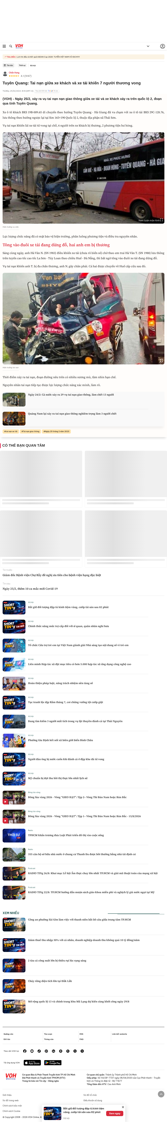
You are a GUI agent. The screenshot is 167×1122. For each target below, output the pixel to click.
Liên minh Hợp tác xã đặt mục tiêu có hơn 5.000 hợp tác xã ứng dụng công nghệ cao (79, 664)
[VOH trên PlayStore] (53, 1063)
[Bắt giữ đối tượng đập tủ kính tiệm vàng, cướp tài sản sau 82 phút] (14, 607)
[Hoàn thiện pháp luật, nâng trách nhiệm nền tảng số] (14, 683)
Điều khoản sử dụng (93, 1100)
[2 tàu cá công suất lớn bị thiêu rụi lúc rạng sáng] (14, 965)
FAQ (81, 1039)
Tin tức (10, 65)
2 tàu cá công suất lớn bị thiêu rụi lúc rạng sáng (57, 960)
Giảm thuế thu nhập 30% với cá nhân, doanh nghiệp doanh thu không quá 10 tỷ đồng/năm (84, 940)
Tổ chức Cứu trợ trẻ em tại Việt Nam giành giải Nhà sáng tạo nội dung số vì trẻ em (78, 645)
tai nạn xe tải (11, 431)
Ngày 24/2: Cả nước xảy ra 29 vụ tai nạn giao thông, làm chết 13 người (71, 394)
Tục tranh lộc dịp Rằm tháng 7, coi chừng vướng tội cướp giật (65, 702)
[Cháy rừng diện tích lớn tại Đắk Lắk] (14, 986)
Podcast (31, 868)
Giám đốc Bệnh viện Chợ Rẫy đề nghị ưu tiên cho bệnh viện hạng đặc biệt (52, 575)
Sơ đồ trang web (11, 1100)
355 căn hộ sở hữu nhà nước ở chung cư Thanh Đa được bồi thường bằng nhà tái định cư (82, 854)
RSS (81, 1034)
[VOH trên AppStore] (32, 1063)
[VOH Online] (19, 46)
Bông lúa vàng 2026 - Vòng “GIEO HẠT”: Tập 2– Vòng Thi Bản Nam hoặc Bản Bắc (77, 797)
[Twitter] (75, 1051)
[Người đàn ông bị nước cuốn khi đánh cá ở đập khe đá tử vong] (14, 759)
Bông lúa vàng (34, 792)
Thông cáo (48, 1039)
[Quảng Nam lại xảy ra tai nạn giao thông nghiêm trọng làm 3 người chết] (14, 419)
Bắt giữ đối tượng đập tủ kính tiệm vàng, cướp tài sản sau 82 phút (68, 607)
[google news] (60, 1051)
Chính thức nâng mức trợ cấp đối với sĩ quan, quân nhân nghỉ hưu (68, 626)
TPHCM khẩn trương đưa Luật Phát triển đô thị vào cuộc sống (66, 835)
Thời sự (22, 65)
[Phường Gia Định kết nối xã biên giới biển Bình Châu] (14, 740)
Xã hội (33, 65)
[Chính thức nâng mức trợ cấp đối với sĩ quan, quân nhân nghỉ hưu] (14, 626)
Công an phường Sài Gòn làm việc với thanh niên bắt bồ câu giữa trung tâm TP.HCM (79, 919)
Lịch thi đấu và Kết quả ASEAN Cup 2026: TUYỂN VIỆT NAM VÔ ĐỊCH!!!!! (48, 57)
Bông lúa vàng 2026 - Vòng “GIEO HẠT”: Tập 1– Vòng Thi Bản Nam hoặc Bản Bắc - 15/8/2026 (84, 816)
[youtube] (32, 1051)
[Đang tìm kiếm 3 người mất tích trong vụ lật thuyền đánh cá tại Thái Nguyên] (14, 721)
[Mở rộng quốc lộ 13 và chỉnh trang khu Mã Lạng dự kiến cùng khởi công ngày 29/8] (14, 1006)
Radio (30, 830)
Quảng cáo (8, 1034)
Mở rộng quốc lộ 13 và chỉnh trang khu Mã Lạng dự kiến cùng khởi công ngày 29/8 (78, 1001)
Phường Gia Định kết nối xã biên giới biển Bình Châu (60, 740)
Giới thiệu (7, 1095)
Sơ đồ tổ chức (90, 1095)
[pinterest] (46, 1051)
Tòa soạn (48, 1034)
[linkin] (53, 1051)
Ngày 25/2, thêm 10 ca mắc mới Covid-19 (30, 589)
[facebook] (24, 1051)
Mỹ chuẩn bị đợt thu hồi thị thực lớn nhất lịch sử (57, 778)
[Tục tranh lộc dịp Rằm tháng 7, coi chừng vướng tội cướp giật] (14, 702)
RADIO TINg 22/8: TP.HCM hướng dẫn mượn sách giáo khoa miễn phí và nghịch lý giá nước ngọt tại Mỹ (91, 892)
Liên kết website (119, 1034)
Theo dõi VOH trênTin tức (46, 91)
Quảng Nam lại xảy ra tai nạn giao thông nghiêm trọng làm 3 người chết (72, 413)
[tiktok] (39, 1051)
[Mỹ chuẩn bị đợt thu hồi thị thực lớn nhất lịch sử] (14, 778)
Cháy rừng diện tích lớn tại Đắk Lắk (50, 981)
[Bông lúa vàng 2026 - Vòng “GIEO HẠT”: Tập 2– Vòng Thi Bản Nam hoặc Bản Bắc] (14, 797)
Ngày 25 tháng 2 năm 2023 (57, 431)
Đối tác (7, 1039)
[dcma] (67, 1051)
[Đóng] (123, 1107)
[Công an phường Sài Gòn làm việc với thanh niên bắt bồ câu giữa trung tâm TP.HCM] (14, 924)
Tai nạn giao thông (31, 431)
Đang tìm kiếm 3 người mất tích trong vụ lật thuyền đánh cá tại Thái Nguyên (75, 721)
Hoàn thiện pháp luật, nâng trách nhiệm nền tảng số (60, 683)
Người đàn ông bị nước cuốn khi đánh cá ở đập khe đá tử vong (66, 759)
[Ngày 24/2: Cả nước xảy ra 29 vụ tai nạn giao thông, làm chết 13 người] (14, 399)
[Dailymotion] (82, 1051)
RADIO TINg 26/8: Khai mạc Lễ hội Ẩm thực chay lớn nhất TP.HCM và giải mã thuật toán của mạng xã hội (93, 873)
